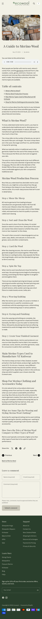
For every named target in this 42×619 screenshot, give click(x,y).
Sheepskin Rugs (7, 526)
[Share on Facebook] (16, 448)
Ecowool (16, 605)
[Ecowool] (21, 3)
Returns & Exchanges (30, 539)
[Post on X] (12, 448)
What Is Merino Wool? (12, 91)
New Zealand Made (29, 533)
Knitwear (5, 533)
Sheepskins (6, 561)
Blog (3, 571)
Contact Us (27, 529)
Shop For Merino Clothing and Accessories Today (22, 102)
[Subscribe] (37, 590)
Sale (3, 543)
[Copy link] (24, 448)
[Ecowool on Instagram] (6, 597)
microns (7, 165)
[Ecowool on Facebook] (3, 597)
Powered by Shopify (27, 605)
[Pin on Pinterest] (20, 448)
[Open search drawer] (34, 3)
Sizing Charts (6, 557)
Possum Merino (7, 564)
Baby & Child (6, 536)
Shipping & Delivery (29, 536)
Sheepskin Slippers (8, 529)
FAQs (3, 575)
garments (20, 71)
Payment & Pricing (29, 543)
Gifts (3, 539)
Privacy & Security (29, 546)
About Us (26, 526)
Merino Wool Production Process (16, 94)
